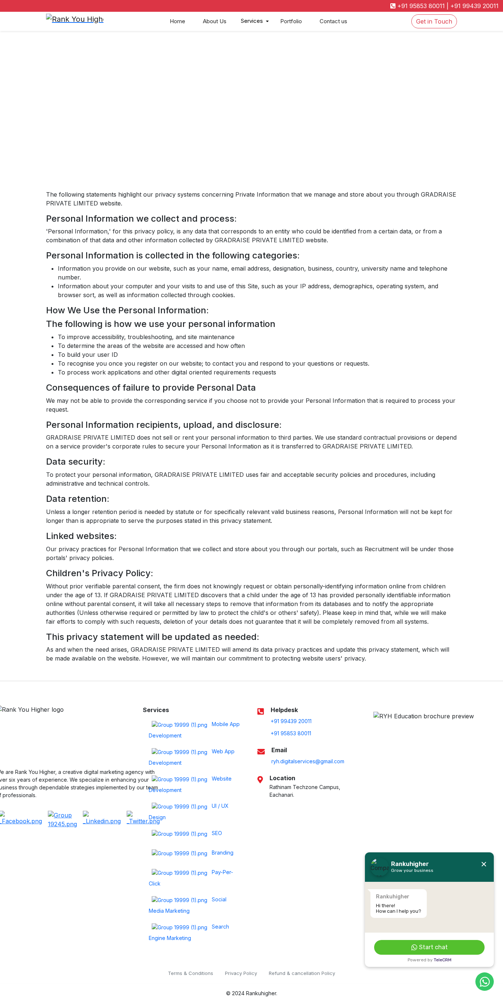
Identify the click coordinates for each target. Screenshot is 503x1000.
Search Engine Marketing (189, 932)
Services (252, 20)
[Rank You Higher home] (103, 21)
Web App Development (192, 757)
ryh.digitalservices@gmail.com (307, 761)
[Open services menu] (267, 21)
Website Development (190, 784)
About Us (214, 21)
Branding (221, 853)
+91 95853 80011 (420, 6)
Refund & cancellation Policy (302, 973)
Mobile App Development (194, 730)
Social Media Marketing (187, 905)
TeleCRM (442, 959)
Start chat (433, 947)
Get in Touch (434, 21)
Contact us (333, 21)
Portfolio (291, 21)
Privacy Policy (241, 973)
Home (177, 21)
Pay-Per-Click (191, 878)
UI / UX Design (189, 812)
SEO (216, 833)
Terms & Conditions (190, 973)
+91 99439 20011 (474, 6)
